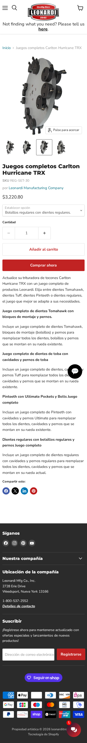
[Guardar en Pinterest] (33, 491)
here (43, 29)
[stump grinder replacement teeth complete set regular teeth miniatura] (44, 147)
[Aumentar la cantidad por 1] (44, 233)
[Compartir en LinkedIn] (24, 491)
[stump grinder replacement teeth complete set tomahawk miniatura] (10, 147)
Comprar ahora (43, 265)
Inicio (6, 48)
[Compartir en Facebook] (6, 491)
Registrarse (71, 654)
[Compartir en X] (15, 491)
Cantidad (9, 222)
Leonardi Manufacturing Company (36, 188)
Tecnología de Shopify (43, 734)
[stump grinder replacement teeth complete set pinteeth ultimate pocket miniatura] (27, 147)
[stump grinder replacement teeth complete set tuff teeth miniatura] (61, 147)
